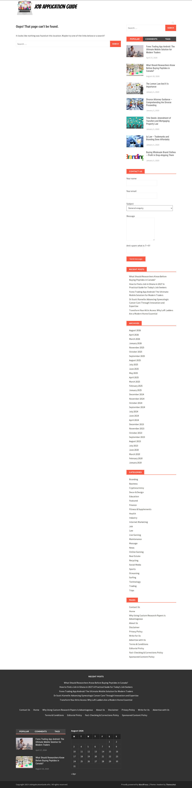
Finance (133, 505)
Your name (131, 178)
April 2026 (134, 334)
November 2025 (136, 347)
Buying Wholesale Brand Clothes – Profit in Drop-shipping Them (161, 154)
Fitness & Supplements (140, 509)
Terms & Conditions (138, 644)
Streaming (134, 573)
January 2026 (135, 343)
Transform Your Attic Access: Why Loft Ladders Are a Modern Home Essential (96, 699)
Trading (133, 586)
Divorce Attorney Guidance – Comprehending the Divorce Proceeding (159, 102)
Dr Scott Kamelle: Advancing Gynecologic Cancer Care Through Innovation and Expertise (149, 302)
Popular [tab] (135, 38)
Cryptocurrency (136, 487)
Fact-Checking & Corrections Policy (146, 652)
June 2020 (134, 449)
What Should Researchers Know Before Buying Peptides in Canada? (160, 68)
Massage (133, 543)
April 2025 (134, 377)
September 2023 (137, 437)
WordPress (143, 784)
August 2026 (135, 330)
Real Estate (134, 556)
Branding (133, 479)
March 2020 (134, 454)
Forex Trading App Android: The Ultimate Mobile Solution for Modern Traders (160, 49)
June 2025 (134, 368)
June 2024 (134, 415)
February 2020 (136, 458)
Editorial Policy (136, 648)
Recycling (133, 560)
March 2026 (134, 338)
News (131, 547)
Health (132, 513)
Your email (131, 191)
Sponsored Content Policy (141, 656)
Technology (135, 581)
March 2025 (134, 381)
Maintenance (135, 539)
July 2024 (133, 411)
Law (131, 530)
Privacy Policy (135, 631)
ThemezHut (171, 784)
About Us (133, 623)
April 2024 (134, 420)
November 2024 (136, 398)
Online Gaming (136, 551)
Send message (136, 259)
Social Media (135, 564)
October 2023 (135, 432)
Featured (133, 500)
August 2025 (135, 360)
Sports (132, 569)
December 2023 (136, 424)
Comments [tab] (151, 38)
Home (132, 611)
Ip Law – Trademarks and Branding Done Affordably (158, 138)
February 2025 (136, 385)
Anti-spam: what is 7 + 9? (138, 245)
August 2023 (135, 441)
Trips (131, 590)
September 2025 (137, 356)
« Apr (73, 773)
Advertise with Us (137, 639)
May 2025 (133, 373)
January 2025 (135, 390)
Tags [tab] (167, 38)
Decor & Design (136, 492)
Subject (130, 203)
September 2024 (137, 407)
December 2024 (136, 394)
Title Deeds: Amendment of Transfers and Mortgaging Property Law (158, 121)
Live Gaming (135, 534)
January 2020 (135, 462)
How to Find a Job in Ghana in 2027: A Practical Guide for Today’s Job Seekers (96, 687)
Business (133, 483)
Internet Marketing (138, 522)
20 (96, 756)
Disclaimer (134, 627)
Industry (133, 517)
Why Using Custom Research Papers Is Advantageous (67, 709)
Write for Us (135, 635)
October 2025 (135, 351)
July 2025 (133, 364)
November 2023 (136, 428)
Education (134, 496)
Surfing (132, 577)
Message (131, 216)
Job (131, 526)
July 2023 (133, 445)
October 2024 (135, 403)
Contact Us (134, 607)
